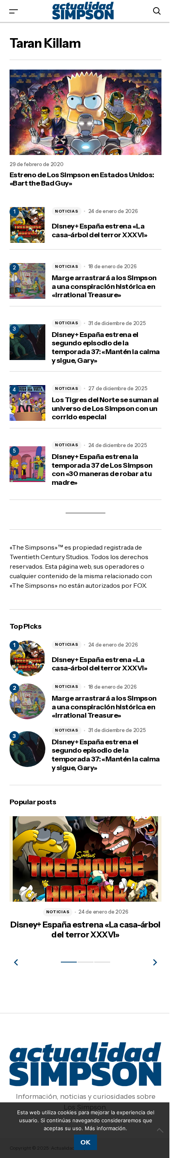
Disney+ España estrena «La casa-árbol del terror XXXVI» (100, 227)
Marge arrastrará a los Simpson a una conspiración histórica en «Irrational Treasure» (98, 288)
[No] (155, 1130)
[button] (13, 11)
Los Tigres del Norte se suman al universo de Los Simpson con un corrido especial (103, 413)
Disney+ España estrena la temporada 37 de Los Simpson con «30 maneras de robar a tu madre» (102, 475)
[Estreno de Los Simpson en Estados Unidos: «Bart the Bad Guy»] (82, 110)
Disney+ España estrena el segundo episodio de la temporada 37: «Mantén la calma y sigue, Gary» (95, 353)
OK (82, 1142)
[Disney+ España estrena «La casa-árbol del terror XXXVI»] (27, 664)
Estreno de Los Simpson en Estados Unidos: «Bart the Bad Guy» (82, 175)
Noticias (66, 207)
